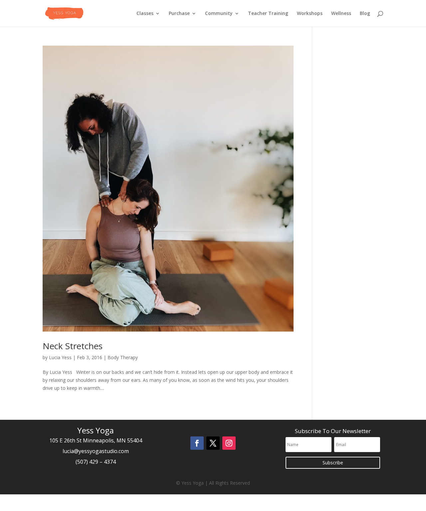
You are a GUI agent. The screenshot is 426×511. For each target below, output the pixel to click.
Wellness (341, 13)
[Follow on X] (213, 443)
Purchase (179, 13)
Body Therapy (122, 357)
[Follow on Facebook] (197, 443)
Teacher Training (268, 13)
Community (219, 13)
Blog (365, 13)
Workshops (309, 13)
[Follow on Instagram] (229, 443)
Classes (144, 13)
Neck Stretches (73, 346)
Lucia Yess (60, 357)
